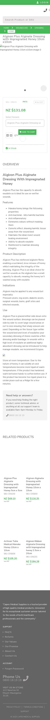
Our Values (11, 641)
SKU (7, 102)
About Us (10, 651)
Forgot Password (14, 668)
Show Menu (4, 10)
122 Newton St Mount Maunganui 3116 (12, 693)
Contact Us (11, 656)
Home (6, 28)
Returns (9, 637)
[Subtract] (7, 135)
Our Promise (11, 646)
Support (25, 711)
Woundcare (22, 28)
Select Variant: (12, 117)
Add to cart (28, 132)
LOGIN (44, 2)
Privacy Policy (13, 707)
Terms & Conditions (33, 707)
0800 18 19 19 (45, 10)
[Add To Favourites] (23, 139)
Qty (16, 135)
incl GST (40, 102)
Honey (11, 31)
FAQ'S (8, 632)
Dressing (39, 28)
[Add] (11, 135)
